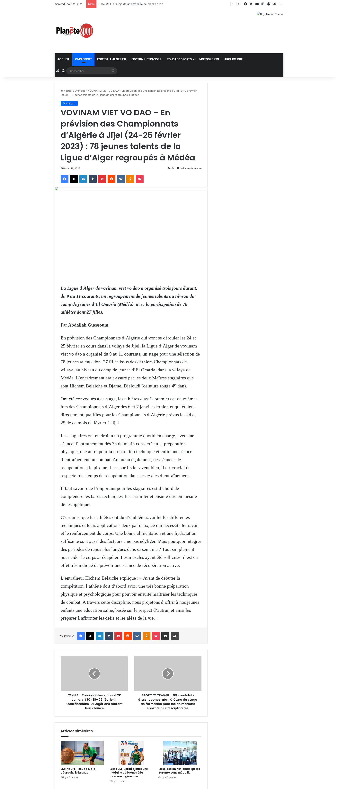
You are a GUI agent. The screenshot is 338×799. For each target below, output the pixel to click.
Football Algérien (111, 59)
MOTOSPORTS (209, 59)
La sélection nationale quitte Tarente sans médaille (179, 771)
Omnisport (83, 59)
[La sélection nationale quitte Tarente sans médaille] (179, 753)
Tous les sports (179, 59)
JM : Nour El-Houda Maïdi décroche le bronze (78, 771)
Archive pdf (233, 59)
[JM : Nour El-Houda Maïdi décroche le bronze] (82, 753)
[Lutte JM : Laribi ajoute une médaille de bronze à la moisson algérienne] (131, 753)
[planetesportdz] (74, 30)
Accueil (63, 59)
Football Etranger (146, 59)
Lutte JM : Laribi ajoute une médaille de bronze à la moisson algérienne (142, 3)
